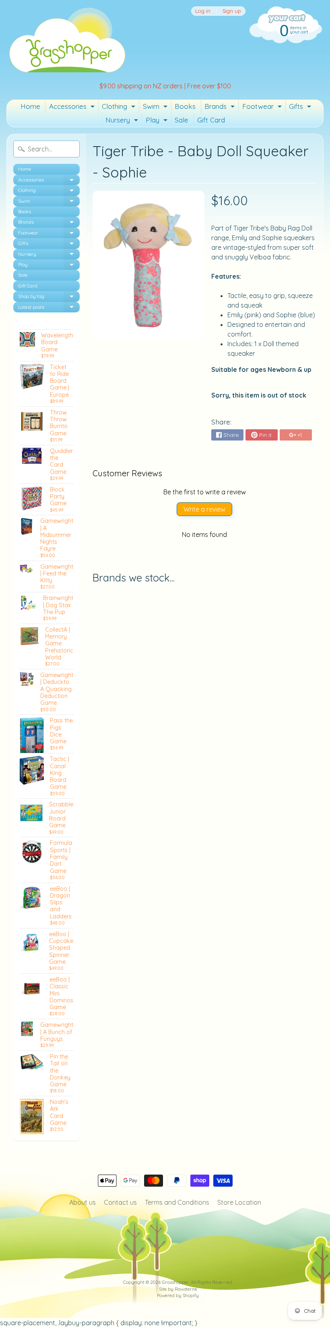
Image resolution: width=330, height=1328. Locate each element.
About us (82, 1202)
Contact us (120, 1202)
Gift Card (211, 120)
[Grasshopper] (66, 39)
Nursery (122, 121)
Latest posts (49, 308)
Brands (220, 107)
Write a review (204, 509)
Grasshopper (175, 1282)
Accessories (73, 107)
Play (157, 121)
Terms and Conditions (177, 1202)
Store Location (239, 1202)
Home (30, 106)
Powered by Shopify (178, 1295)
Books (185, 106)
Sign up (232, 11)
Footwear (263, 107)
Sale (181, 120)
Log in (202, 11)
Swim (156, 107)
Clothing (119, 107)
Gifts (301, 107)
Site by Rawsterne (178, 1289)
